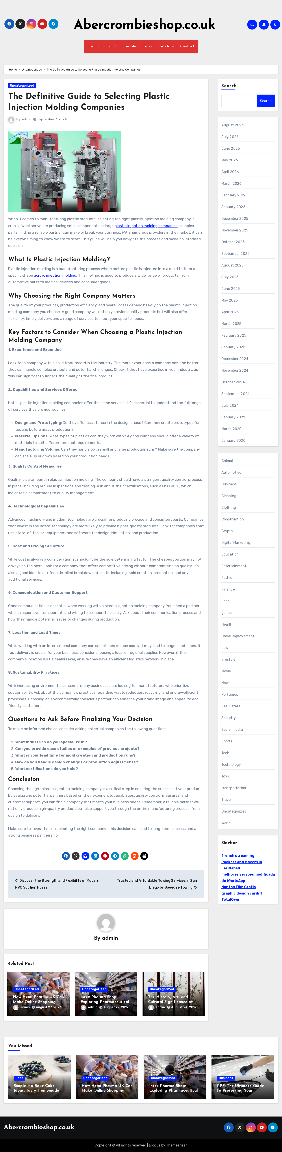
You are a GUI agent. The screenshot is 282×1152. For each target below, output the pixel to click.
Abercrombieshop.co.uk (144, 25)
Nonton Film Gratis (238, 887)
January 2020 (233, 440)
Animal (227, 461)
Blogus (154, 1145)
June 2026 (230, 148)
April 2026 (230, 172)
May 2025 (229, 300)
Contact (187, 46)
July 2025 (230, 277)
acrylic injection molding (55, 275)
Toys (225, 776)
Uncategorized (22, 86)
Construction (232, 519)
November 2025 (234, 230)
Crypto (227, 531)
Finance (228, 589)
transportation (233, 788)
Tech (225, 753)
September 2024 (235, 394)
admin (26, 119)
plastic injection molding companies (146, 226)
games (227, 613)
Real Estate (231, 706)
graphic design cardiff (241, 893)
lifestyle (129, 46)
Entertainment (234, 566)
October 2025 (233, 242)
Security (228, 718)
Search (229, 86)
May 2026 (229, 160)
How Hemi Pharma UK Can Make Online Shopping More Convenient (38, 1002)
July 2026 (230, 137)
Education (230, 554)
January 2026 (233, 207)
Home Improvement (237, 636)
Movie (226, 671)
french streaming (237, 856)
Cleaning (229, 496)
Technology (231, 764)
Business (229, 484)
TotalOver (230, 899)
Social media (232, 729)
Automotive (231, 472)
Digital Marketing (235, 543)
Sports (226, 741)
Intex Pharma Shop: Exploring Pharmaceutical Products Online (104, 1002)
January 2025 (233, 347)
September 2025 (235, 254)
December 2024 (235, 359)
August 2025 (232, 265)
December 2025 (234, 218)
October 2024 (233, 382)
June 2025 (230, 289)
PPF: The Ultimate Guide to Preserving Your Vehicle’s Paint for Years (240, 1091)
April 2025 (230, 312)
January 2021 (233, 417)
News (226, 683)
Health (227, 624)
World (166, 46)
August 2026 (232, 125)
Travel (148, 46)
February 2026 (234, 195)
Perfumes (229, 694)
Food (111, 46)
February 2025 (233, 335)
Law (224, 648)
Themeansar (176, 1145)
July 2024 (230, 405)
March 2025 (231, 324)
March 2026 (231, 183)
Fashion (94, 46)
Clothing (228, 507)
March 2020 (231, 429)
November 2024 (235, 370)
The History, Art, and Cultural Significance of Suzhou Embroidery (170, 1002)
